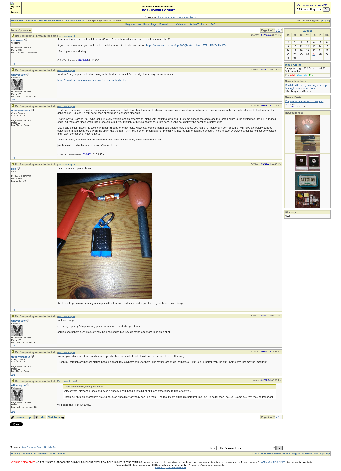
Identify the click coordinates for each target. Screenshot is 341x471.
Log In (325, 20)
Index (42, 417)
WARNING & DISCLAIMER (273, 462)
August (307, 30)
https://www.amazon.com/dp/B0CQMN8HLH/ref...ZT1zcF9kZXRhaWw (186, 45)
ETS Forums (18, 20)
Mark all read (57, 453)
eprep (323, 85)
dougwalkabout (20, 110)
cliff (44, 447)
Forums (32, 20)
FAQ (213, 24)
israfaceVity (308, 88)
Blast (39, 447)
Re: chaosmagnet (66, 36)
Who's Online (293, 64)
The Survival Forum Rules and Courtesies (177, 17)
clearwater (17, 40)
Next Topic (54, 417)
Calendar (181, 24)
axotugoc (313, 85)
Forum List (165, 24)
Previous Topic (23, 417)
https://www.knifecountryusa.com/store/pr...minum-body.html (91, 80)
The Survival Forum (50, 20)
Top (13, 64)
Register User (133, 24)
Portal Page (149, 24)
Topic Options (20, 30)
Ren (13, 168)
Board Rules (41, 453)
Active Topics (197, 24)
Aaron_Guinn (292, 88)
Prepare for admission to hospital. (304, 101)
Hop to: (212, 448)
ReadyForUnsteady (296, 85)
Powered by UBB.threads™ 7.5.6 (170, 467)
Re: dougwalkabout (67, 381)
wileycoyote (18, 74)
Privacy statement (21, 453)
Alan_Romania (29, 447)
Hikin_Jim (51, 447)
